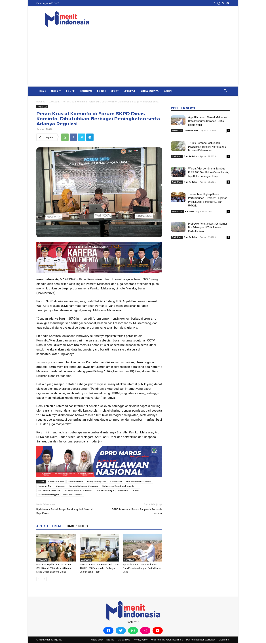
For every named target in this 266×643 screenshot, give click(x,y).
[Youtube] (228, 3)
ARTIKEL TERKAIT (49, 526)
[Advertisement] (133, 59)
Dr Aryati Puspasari (96, 481)
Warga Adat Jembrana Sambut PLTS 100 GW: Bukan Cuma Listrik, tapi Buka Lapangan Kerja (208, 172)
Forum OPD (116, 481)
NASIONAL (176, 156)
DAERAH (168, 91)
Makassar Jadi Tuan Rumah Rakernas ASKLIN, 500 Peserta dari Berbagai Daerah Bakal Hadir (99, 568)
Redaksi (189, 211)
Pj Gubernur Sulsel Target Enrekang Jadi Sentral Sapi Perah (64, 511)
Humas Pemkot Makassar (138, 481)
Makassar (61, 486)
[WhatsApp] (65, 137)
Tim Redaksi (191, 130)
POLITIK (70, 91)
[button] (225, 91)
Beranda (40, 101)
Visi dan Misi (124, 639)
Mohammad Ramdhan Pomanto (118, 486)
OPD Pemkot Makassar (49, 490)
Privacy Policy (140, 639)
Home (42, 91)
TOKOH (101, 91)
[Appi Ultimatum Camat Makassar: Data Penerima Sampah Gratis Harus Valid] (142, 548)
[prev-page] (38, 579)
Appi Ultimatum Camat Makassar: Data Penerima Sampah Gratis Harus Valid (142, 568)
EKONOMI (86, 91)
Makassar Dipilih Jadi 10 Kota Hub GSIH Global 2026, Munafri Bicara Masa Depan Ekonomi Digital (54, 568)
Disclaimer (224, 639)
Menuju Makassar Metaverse (83, 486)
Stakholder (123, 490)
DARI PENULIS (77, 526)
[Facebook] (214, 3)
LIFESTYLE (129, 91)
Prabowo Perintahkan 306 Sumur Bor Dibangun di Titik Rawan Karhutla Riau (207, 227)
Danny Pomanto (56, 481)
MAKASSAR (54, 101)
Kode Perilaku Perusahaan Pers (167, 639)
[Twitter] (223, 3)
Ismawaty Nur (45, 486)
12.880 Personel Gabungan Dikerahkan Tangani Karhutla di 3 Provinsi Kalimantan (207, 146)
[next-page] (44, 579)
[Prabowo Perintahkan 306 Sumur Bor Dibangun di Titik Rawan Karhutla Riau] (178, 227)
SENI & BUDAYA (149, 91)
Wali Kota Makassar (72, 494)
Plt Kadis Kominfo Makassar (78, 490)
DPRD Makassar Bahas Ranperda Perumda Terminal (137, 511)
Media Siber (97, 639)
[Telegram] (90, 137)
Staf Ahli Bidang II (105, 490)
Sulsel (136, 490)
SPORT (115, 91)
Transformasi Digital (48, 494)
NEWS (54, 91)
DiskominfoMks (75, 481)
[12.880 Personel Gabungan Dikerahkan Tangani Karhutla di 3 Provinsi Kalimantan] (178, 146)
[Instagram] (219, 3)
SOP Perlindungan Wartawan (200, 639)
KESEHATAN (177, 211)
